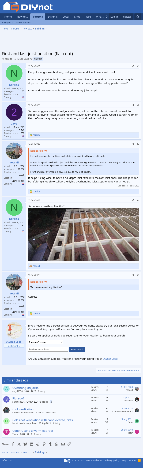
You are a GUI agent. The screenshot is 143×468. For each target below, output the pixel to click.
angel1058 (17, 391)
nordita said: (36, 150)
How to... (22, 16)
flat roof (38, 58)
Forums (38, 16)
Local (66, 16)
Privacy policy (112, 460)
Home (8, 16)
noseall (129, 389)
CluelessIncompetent (22, 412)
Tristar (15, 434)
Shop (77, 16)
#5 (138, 275)
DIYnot (8, 460)
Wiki (88, 16)
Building (41, 391)
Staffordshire (18, 180)
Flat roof (18, 398)
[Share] (133, 66)
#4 (138, 200)
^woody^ (128, 400)
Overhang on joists (25, 388)
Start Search (77, 349)
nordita (8, 58)
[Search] (137, 16)
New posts (7, 22)
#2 (138, 105)
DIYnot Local (110, 358)
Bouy (130, 422)
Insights (53, 16)
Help (124, 460)
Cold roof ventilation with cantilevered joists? (43, 420)
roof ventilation (23, 409)
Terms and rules (94, 460)
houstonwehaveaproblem (24, 423)
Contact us (78, 460)
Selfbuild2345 (19, 401)
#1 (138, 66)
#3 (138, 143)
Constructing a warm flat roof (32, 431)
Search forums (23, 22)
